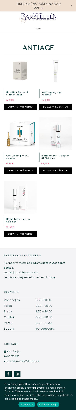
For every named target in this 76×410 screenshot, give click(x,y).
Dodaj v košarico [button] (20, 107)
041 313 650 (12, 356)
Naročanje (13, 351)
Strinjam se (27, 404)
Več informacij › (48, 404)
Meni (38, 29)
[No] (71, 395)
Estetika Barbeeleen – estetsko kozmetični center (38, 18)
